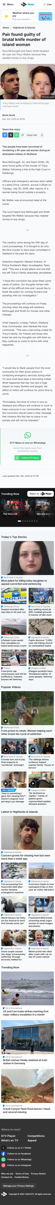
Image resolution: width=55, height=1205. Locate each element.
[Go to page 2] (22, 521)
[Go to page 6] (32, 521)
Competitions (36, 1135)
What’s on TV (9, 1140)
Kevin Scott (8, 115)
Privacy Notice (38, 1173)
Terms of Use (22, 1173)
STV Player (8, 1135)
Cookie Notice (22, 1177)
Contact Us (6, 1177)
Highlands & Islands (24, 27)
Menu (10, 4)
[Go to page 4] (27, 521)
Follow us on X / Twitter (19, 1148)
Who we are (7, 1173)
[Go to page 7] (34, 521)
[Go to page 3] (25, 521)
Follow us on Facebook (19, 1153)
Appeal (32, 1140)
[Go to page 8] (36, 521)
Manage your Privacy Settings (18, 1186)
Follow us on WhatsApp (19, 1159)
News (6, 27)
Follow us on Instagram (19, 1165)
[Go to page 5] (29, 521)
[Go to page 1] (19, 521)
